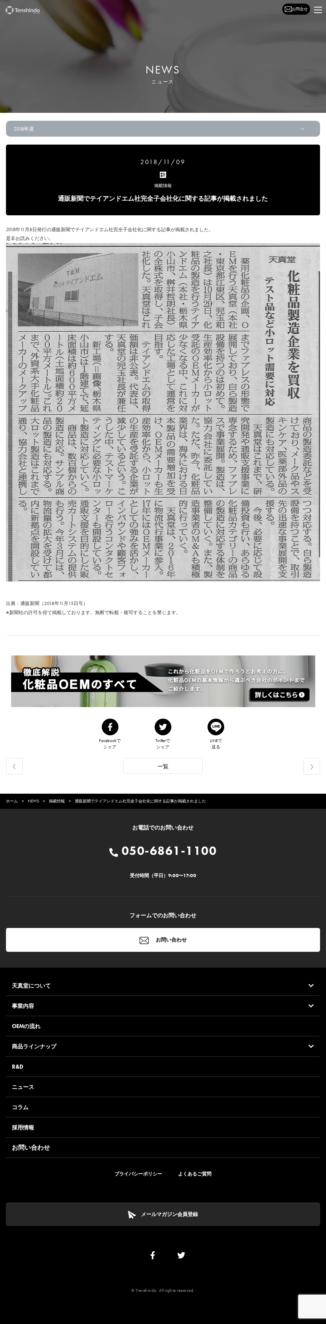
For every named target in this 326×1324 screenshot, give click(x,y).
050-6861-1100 (167, 850)
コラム (20, 1107)
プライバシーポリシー (138, 1174)
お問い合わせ (171, 939)
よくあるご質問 (195, 1174)
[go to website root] (23, 10)
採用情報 (23, 1127)
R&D (17, 1066)
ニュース (23, 1086)
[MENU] (318, 10)
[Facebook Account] (152, 1257)
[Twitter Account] (181, 1257)
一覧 (163, 766)
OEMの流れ (26, 1026)
